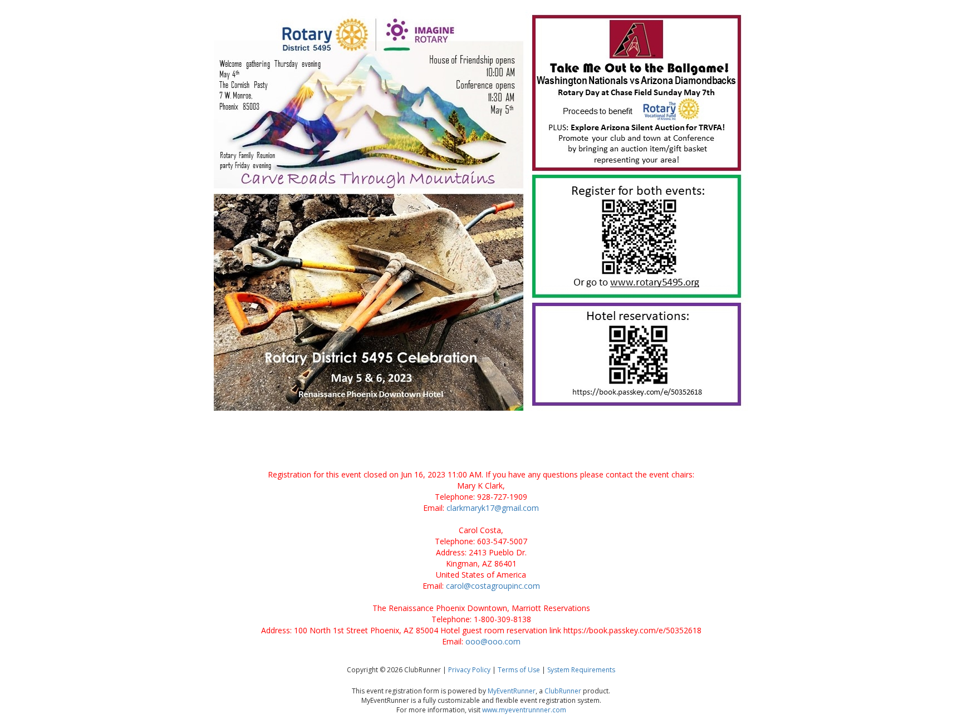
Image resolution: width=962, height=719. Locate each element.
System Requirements (581, 669)
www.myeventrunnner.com (524, 710)
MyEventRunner (512, 691)
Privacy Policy (469, 669)
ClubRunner (562, 691)
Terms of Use (519, 669)
